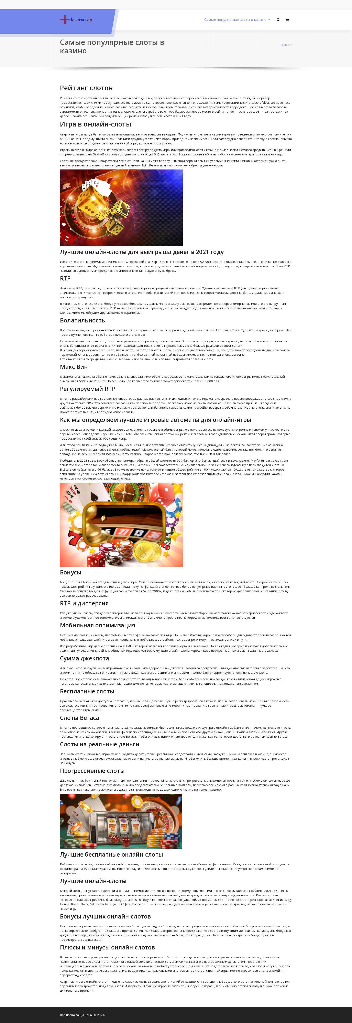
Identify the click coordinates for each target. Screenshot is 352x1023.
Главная (286, 45)
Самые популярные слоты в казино (235, 19)
